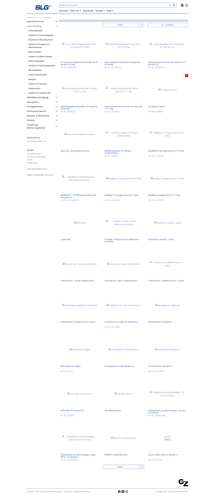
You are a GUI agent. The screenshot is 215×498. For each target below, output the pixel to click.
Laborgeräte (32, 102)
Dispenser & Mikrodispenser (40, 39)
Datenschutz (68, 491)
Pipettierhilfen (34, 88)
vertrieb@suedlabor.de (36, 141)
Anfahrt (30, 159)
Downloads (88, 10)
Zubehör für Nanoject (37, 83)
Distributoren (32, 162)
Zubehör (31, 120)
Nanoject (32, 79)
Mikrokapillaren (35, 70)
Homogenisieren (35, 106)
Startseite (63, 10)
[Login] (182, 4)
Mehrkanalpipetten (36, 61)
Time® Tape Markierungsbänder (36, 126)
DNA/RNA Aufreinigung (37, 97)
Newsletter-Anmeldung (36, 156)
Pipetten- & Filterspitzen (38, 115)
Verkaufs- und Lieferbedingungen (51, 491)
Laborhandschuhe (35, 21)
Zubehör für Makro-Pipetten (40, 56)
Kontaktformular (34, 153)
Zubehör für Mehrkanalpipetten (41, 65)
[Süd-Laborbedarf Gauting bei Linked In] (123, 491)
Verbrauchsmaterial (36, 111)
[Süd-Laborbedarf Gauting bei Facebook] (119, 491)
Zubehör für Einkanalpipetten (41, 35)
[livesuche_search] (174, 5)
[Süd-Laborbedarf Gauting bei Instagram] (126, 491)
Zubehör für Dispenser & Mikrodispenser (39, 45)
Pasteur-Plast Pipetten (37, 74)
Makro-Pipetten (35, 52)
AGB (37, 491)
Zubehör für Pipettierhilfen (39, 93)
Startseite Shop (32, 17)
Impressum (31, 491)
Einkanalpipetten (35, 30)
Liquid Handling (46, 17)
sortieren (169, 24)
